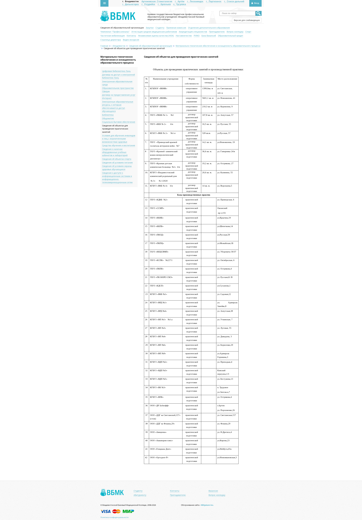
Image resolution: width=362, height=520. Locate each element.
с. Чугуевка (179, 4)
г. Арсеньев (164, 4)
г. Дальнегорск (130, 4)
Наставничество (184, 35)
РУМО (197, 35)
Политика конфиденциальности (114, 517)
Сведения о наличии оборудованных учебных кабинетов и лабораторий (115, 152)
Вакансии (213, 491)
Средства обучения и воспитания (118, 145)
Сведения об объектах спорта (116, 159)
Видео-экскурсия (131, 39)
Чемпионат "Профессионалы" (115, 31)
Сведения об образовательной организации (122, 27)
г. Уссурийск (148, 4)
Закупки (150, 27)
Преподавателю (217, 31)
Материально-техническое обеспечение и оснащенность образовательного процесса (218, 45)
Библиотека (108, 114)
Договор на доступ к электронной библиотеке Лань (118, 76)
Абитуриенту (140, 495)
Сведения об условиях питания (117, 162)
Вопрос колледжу (235, 31)
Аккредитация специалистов (193, 31)
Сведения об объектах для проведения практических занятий (115, 128)
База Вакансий (209, 35)
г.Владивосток (118, 45)
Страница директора (110, 39)
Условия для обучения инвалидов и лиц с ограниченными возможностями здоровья (118, 138)
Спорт (248, 31)
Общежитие (108, 118)
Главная (104, 45)
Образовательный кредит (230, 35)
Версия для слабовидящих (247, 20)
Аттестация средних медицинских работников (154, 31)
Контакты (131, 35)
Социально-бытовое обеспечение (118, 122)
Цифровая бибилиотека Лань (116, 71)
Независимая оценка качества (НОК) (156, 35)
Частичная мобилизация (112, 35)
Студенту (160, 27)
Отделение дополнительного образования (209, 27)
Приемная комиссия (176, 27)
